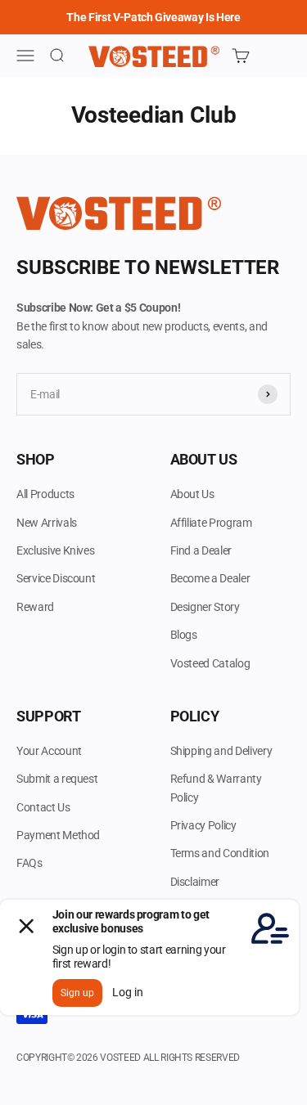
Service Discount (55, 578)
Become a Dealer (210, 578)
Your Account (49, 750)
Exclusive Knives (55, 550)
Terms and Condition (219, 853)
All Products (45, 494)
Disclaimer (195, 881)
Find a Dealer (201, 550)
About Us (192, 494)
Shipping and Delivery (221, 750)
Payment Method (58, 835)
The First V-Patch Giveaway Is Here (153, 17)
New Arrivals (46, 522)
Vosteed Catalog (210, 663)
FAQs (29, 862)
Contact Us (43, 807)
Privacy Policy (203, 825)
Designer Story (205, 606)
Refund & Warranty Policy (216, 787)
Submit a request (56, 778)
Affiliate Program (211, 522)
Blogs (183, 634)
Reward (35, 606)
